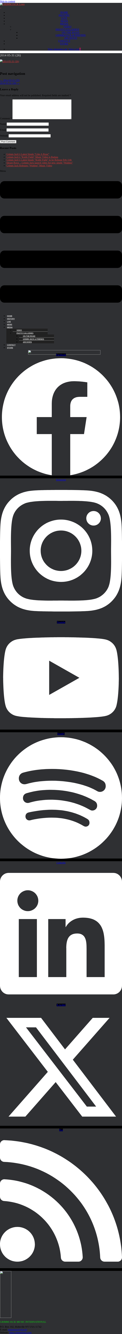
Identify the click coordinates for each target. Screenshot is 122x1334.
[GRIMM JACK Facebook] (0, 7)
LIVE (64, 18)
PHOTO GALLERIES (67, 29)
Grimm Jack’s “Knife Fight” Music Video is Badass (32, 157)
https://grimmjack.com (20, 1332)
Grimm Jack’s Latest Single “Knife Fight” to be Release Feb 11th (39, 160)
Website (4, 135)
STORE (64, 43)
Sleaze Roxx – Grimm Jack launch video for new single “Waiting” (39, 162)
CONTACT (64, 41)
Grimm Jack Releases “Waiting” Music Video (29, 165)
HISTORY (64, 15)
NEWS (64, 21)
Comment (6, 118)
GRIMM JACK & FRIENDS (71, 35)
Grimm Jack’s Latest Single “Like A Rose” (27, 154)
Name (3, 124)
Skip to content (7, 1)
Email (3, 129)
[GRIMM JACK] (12, 4)
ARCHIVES (70, 38)
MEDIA (64, 23)
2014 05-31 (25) (10, 80)
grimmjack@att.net (17, 1329)
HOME (64, 12)
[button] (61, 241)
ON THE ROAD (70, 32)
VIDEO (67, 26)
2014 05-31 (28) (10, 83)
